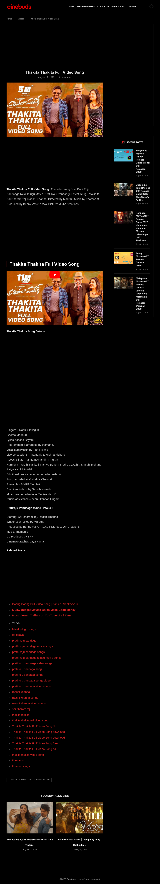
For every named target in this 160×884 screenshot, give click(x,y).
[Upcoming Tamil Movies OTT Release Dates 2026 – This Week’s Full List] (123, 189)
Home (71, 6)
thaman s (18, 760)
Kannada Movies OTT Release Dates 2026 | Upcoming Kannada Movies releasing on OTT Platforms (142, 227)
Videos (132, 6)
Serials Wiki (117, 6)
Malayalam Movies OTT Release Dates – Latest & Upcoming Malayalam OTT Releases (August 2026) (142, 293)
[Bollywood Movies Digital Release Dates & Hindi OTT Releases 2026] (123, 155)
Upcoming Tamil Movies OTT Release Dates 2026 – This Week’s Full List (143, 192)
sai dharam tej (21, 709)
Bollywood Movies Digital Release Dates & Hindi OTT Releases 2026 (143, 161)
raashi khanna (21, 692)
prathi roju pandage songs (28, 652)
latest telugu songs (24, 629)
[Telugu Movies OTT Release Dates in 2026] (123, 258)
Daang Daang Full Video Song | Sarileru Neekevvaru (45, 604)
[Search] (146, 6)
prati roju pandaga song (27, 669)
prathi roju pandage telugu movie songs (36, 657)
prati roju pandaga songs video (31, 680)
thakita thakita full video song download (29, 780)
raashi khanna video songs (29, 703)
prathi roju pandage (24, 640)
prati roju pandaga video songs (31, 686)
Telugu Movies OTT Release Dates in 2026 (142, 259)
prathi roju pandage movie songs (32, 646)
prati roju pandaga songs (27, 674)
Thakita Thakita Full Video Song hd (34, 749)
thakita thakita (21, 714)
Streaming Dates (86, 6)
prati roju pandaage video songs (32, 663)
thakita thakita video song (28, 754)
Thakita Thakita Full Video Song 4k (34, 726)
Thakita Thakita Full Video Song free (35, 743)
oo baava (18, 634)
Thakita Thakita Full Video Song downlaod (38, 731)
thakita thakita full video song (30, 720)
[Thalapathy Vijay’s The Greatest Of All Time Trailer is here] (30, 817)
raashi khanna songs (25, 697)
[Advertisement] (55, 47)
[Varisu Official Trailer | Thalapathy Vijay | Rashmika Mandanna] (79, 817)
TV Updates (103, 6)
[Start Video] (55, 298)
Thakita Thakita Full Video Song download (38, 737)
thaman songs (21, 766)
